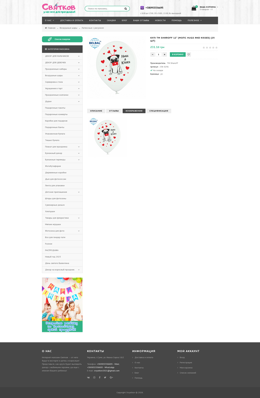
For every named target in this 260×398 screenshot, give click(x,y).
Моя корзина (186, 367)
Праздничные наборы (56, 69)
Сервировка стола (54, 82)
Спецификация (158, 111)
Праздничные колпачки (56, 95)
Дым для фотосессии (55, 179)
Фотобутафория (53, 166)
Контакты (139, 367)
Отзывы (114, 111)
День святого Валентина (57, 263)
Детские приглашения (56, 192)
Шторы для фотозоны (55, 198)
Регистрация (186, 362)
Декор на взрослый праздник (59, 269)
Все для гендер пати (55, 237)
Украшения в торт (53, 88)
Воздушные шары (54, 75)
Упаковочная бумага (55, 133)
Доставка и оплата (144, 357)
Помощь (138, 378)
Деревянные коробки (55, 172)
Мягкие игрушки (53, 224)
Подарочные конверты (56, 114)
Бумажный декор (53, 153)
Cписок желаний (188, 373)
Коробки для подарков (56, 121)
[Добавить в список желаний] (188, 54)
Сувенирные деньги (55, 205)
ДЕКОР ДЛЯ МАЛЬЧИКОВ (57, 56)
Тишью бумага (52, 140)
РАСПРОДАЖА (51, 250)
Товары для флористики (57, 218)
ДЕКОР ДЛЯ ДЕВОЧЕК (55, 62)
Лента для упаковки (55, 185)
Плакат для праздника (56, 146)
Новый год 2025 (53, 256)
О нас (137, 362)
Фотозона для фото (54, 231)
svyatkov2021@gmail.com (106, 370)
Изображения (134, 111)
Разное (48, 244)
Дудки (48, 101)
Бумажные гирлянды (55, 159)
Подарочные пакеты (55, 108)
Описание (96, 111)
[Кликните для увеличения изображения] (116, 67)
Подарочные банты (54, 127)
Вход (182, 357)
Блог (137, 373)
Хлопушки (50, 211)
